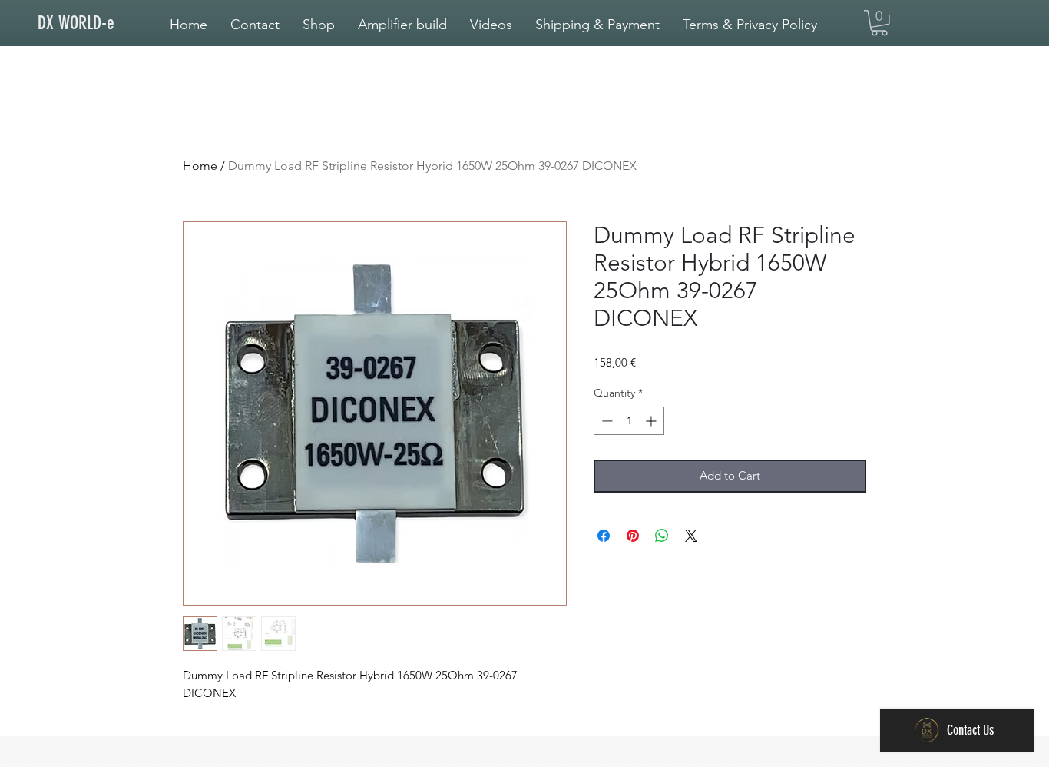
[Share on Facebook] (603, 535)
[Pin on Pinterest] (633, 535)
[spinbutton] (629, 420)
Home (200, 165)
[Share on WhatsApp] (662, 535)
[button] (402, 24)
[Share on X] (691, 535)
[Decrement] (605, 420)
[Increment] (652, 420)
